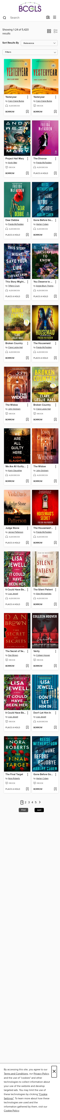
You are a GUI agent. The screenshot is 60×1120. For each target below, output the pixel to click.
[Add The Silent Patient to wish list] (55, 604)
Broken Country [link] (14, 343)
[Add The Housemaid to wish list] (55, 358)
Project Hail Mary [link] (14, 158)
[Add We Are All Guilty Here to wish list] (27, 481)
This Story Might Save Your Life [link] (15, 281)
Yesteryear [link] (11, 97)
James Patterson (15, 532)
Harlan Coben (42, 224)
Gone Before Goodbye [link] (43, 220)
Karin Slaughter (15, 470)
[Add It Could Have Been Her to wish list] (27, 604)
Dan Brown (13, 655)
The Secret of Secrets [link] (15, 651)
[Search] (4, 17)
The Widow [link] (11, 405)
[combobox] (23, 18)
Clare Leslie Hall (15, 347)
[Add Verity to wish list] (55, 666)
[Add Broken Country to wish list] (27, 358)
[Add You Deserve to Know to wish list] (55, 297)
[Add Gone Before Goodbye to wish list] (55, 235)
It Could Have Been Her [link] (15, 589)
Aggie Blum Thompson (45, 286)
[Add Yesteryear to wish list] (27, 112)
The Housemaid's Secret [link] (43, 528)
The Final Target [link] (14, 774)
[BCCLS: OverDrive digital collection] (30, 7)
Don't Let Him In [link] (42, 712)
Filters (8, 52)
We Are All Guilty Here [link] (15, 466)
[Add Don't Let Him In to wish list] (55, 728)
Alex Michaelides (43, 593)
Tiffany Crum (14, 286)
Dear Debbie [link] (12, 220)
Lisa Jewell (13, 593)
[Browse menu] (55, 17)
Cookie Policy (11, 1110)
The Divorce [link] (40, 158)
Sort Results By (10, 42)
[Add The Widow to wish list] (27, 420)
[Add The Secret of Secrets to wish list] (27, 666)
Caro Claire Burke (16, 101)
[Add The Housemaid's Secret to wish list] (55, 543)
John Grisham (14, 409)
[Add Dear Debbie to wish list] (27, 235)
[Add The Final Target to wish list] (27, 789)
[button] (49, 32)
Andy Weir (12, 162)
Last (39, 810)
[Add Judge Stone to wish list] (27, 543)
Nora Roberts (14, 778)
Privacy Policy (41, 1073)
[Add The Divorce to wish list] (55, 173)
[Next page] (40, 802)
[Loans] (48, 18)
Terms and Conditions (16, 1073)
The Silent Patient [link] (43, 589)
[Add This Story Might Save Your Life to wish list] (27, 297)
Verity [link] (36, 651)
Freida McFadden (44, 162)
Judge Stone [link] (12, 528)
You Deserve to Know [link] (43, 281)
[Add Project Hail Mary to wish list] (27, 173)
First (23, 810)
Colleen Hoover (43, 655)
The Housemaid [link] (42, 343)
